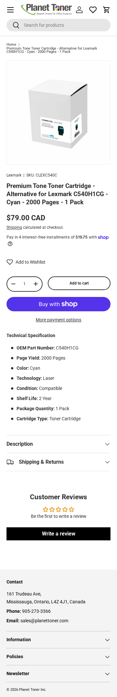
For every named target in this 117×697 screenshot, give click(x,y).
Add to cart (79, 283)
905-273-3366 (36, 611)
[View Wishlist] (92, 9)
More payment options (58, 319)
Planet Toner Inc (32, 690)
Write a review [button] (58, 534)
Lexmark (13, 175)
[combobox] (58, 25)
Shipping (14, 227)
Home (11, 45)
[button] (106, 10)
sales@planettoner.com (44, 620)
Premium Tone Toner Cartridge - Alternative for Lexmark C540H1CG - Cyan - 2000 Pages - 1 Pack (51, 50)
